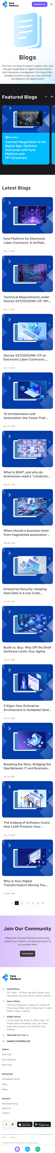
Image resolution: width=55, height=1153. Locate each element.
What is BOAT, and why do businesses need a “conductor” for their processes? (27, 474)
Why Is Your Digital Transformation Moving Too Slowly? (24, 883)
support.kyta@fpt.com (18, 1041)
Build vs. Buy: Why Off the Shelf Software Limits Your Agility (27, 649)
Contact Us (39, 4)
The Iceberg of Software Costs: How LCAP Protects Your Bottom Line (27, 825)
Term (4, 1137)
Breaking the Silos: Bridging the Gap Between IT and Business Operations (27, 766)
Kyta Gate (7, 1064)
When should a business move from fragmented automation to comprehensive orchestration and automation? (27, 533)
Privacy (13, 1137)
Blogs (4, 1089)
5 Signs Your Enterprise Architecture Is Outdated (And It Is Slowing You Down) (26, 708)
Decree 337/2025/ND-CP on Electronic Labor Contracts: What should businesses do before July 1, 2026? (25, 357)
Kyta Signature (9, 1059)
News (4, 1084)
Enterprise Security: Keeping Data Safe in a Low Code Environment (25, 591)
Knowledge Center (11, 1079)
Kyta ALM (6, 1054)
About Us (6, 1108)
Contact (6, 1113)
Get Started (27, 953)
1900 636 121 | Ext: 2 (17, 1035)
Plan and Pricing (10, 1103)
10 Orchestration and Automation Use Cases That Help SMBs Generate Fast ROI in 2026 (27, 416)
